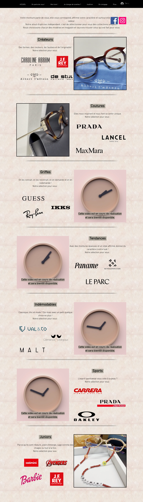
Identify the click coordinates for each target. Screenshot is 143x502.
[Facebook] (114, 20)
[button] (123, 87)
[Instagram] (122, 20)
